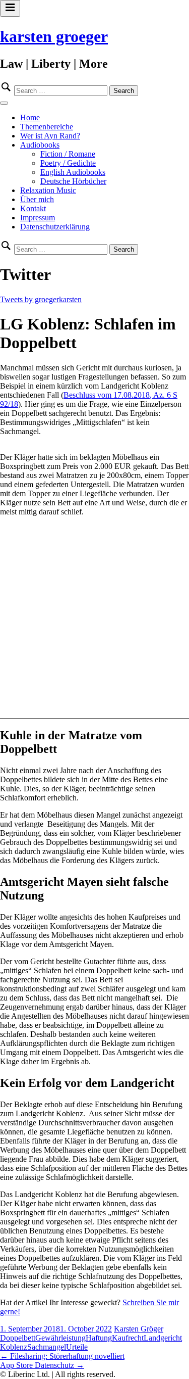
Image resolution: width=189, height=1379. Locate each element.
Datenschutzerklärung (55, 226)
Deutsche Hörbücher (73, 181)
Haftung (99, 1338)
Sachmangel (46, 1347)
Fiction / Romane (67, 154)
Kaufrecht (128, 1338)
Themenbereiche (46, 126)
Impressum (37, 217)
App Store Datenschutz (42, 1365)
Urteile (77, 1347)
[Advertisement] (94, 619)
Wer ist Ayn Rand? (50, 135)
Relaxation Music (48, 190)
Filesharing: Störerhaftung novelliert (62, 1356)
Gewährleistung (60, 1338)
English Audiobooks (72, 172)
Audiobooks (39, 144)
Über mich (37, 199)
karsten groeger (54, 36)
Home (30, 117)
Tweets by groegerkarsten (41, 299)
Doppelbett (17, 1338)
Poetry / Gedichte (68, 163)
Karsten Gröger (138, 1328)
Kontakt (33, 208)
